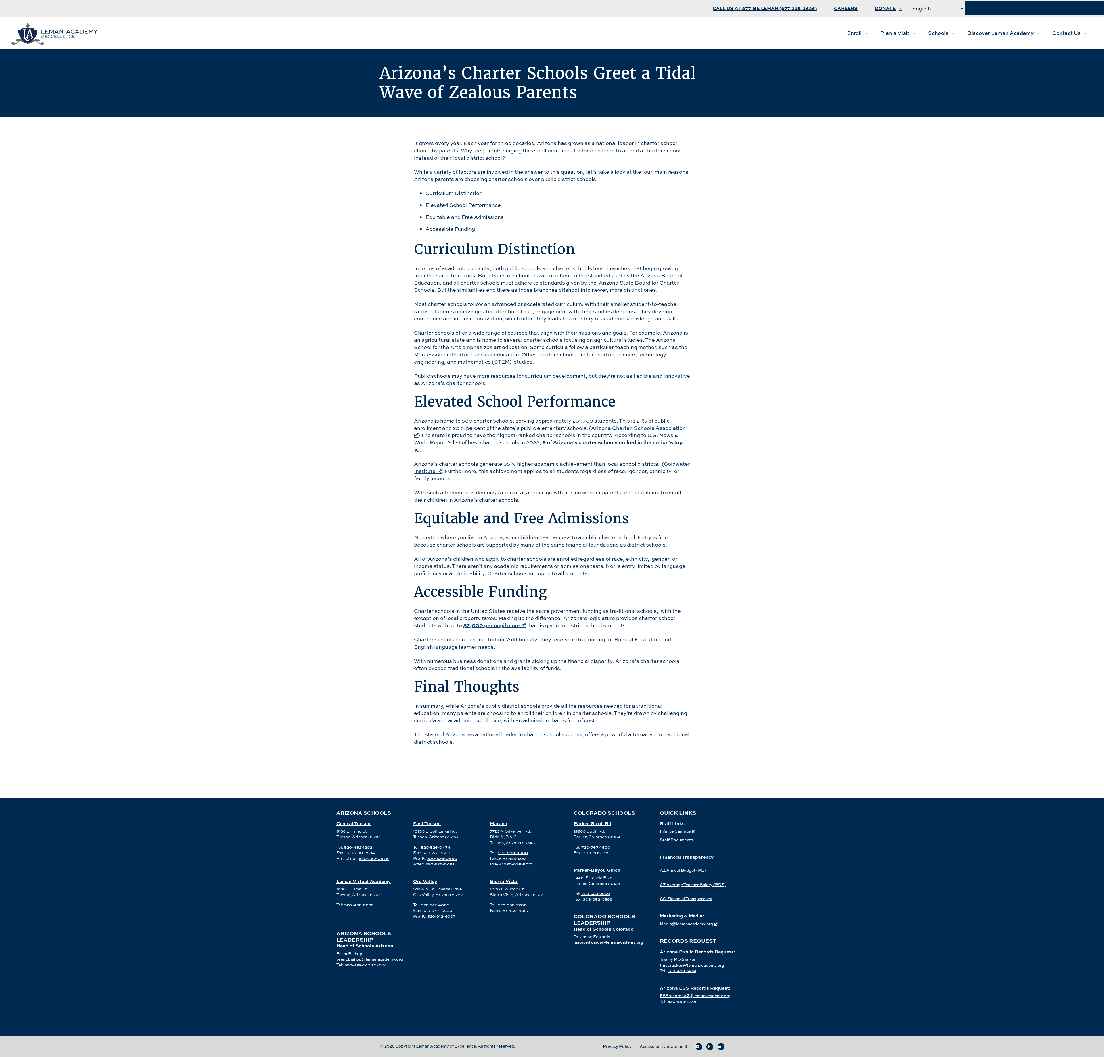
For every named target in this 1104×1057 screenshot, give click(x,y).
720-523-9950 (595, 893)
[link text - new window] (698, 1046)
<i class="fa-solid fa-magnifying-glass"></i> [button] (1034, 8)
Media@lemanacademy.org (686, 923)
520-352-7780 (512, 904)
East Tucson (427, 823)
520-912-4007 (441, 916)
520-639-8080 (513, 852)
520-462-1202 (358, 847)
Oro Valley (425, 881)
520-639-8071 (518, 864)
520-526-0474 (436, 847)
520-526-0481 (439, 864)
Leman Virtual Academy (363, 881)
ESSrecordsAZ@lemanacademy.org (695, 995)
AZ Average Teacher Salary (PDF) (693, 884)
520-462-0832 (358, 904)
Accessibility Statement (663, 1046)
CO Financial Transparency (686, 898)
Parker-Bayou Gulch (597, 870)
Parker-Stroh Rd (592, 823)
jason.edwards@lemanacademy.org (608, 942)
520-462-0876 (374, 858)
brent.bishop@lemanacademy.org (369, 959)
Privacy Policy (617, 1046)
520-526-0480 (442, 858)
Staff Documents (676, 839)
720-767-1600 (595, 847)
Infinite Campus (675, 831)
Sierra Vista (504, 881)
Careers (846, 8)
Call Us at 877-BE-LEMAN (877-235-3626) (765, 8)
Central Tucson (353, 823)
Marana (498, 823)
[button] (857, 33)
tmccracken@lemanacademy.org (692, 965)
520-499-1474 (682, 970)
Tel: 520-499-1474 (354, 965)
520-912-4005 (435, 904)
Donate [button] (885, 8)
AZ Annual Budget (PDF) (684, 870)
